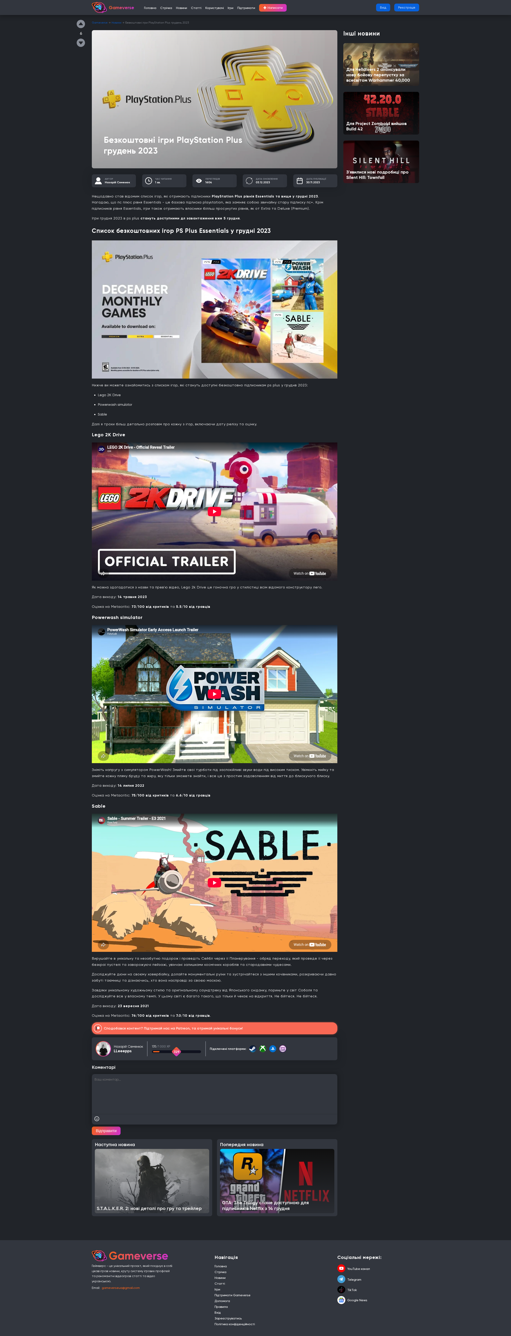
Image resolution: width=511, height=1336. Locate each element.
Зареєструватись (228, 1318)
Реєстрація (406, 7)
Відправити (106, 1131)
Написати (273, 8)
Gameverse (100, 22)
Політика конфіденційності (235, 1324)
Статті (196, 8)
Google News (357, 1300)
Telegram (354, 1279)
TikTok (352, 1290)
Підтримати (246, 8)
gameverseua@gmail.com (121, 1288)
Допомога (222, 1301)
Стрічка (166, 8)
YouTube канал (358, 1269)
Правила (221, 1307)
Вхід (383, 7)
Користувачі (214, 8)
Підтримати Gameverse (233, 1295)
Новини (181, 8)
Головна (150, 8)
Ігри (230, 8)
